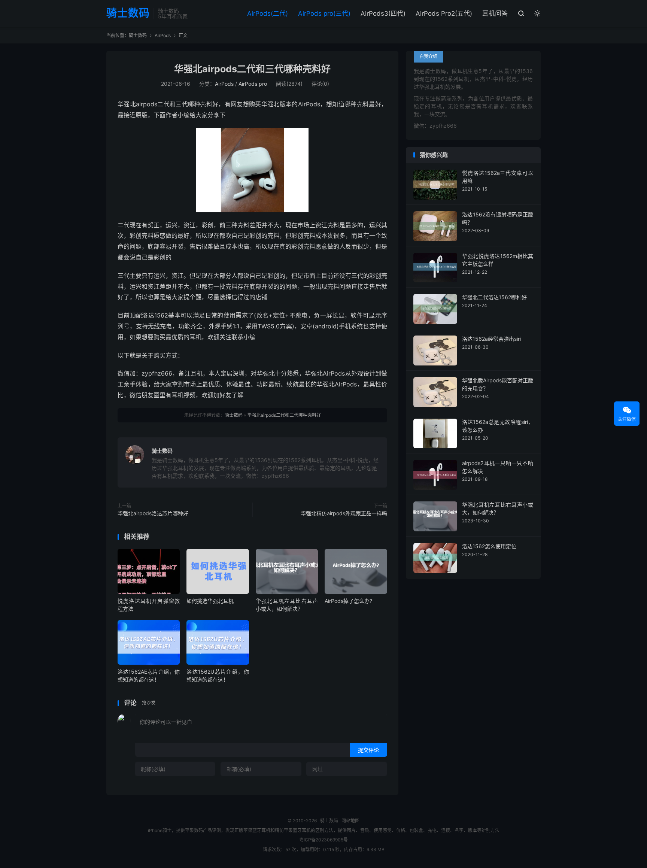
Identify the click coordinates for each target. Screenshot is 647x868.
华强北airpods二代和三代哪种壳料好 (252, 69)
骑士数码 (128, 13)
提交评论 (368, 750)
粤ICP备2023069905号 (323, 840)
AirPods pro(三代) (324, 13)
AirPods (163, 35)
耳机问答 (495, 13)
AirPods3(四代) (383, 13)
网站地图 (350, 820)
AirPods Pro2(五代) (444, 13)
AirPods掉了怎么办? (348, 601)
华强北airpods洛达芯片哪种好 (153, 513)
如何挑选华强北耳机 (210, 601)
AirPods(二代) (267, 13)
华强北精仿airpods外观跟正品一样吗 (344, 513)
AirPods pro (253, 84)
